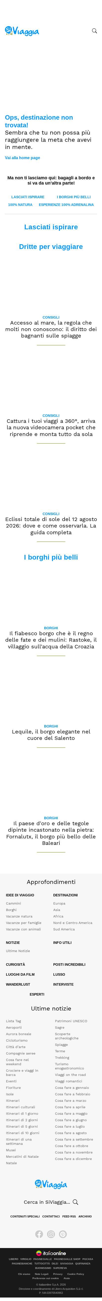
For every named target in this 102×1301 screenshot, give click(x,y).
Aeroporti (14, 1027)
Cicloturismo (16, 1040)
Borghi (51, 628)
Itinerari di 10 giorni (22, 1133)
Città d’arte (16, 1047)
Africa (58, 916)
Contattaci (51, 1216)
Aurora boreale (18, 1034)
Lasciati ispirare (27, 197)
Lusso (59, 974)
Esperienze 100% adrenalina (66, 205)
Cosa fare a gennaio (72, 1088)
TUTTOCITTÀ (42, 1263)
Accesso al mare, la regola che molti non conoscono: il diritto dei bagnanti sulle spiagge (51, 329)
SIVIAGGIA (66, 1263)
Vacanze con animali (23, 929)
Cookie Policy (75, 1274)
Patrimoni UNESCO (71, 1021)
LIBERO (13, 1259)
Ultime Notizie (18, 951)
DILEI (55, 1263)
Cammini (13, 903)
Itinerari (13, 1101)
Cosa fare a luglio (70, 1126)
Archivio (85, 1216)
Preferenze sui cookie (45, 1278)
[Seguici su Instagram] (51, 1234)
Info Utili (62, 943)
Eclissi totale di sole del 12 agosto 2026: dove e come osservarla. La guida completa (51, 525)
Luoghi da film (20, 974)
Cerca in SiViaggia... (47, 1202)
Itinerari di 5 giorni (22, 1126)
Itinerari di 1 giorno (22, 1113)
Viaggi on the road (70, 1075)
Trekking (62, 1058)
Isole (10, 1094)
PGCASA (87, 1259)
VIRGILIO (25, 1259)
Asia (56, 910)
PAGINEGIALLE (42, 1259)
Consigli (51, 317)
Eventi (11, 1081)
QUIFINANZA (82, 1263)
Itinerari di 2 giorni (22, 1120)
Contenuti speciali (25, 1216)
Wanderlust (18, 984)
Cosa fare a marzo (70, 1101)
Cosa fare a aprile (70, 1107)
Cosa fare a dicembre (73, 1159)
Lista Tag (13, 1021)
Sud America (64, 929)
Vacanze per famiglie (23, 923)
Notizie (13, 943)
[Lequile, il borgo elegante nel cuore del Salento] (51, 692)
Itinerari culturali (20, 1107)
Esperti (37, 994)
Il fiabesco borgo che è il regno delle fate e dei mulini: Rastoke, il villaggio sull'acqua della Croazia (51, 640)
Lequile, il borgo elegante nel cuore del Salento (51, 734)
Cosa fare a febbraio (72, 1094)
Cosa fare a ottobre (71, 1146)
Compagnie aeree (20, 1053)
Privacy (58, 1274)
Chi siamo (24, 1274)
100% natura (20, 205)
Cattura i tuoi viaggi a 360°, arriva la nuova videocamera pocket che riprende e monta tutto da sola (51, 427)
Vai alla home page (22, 158)
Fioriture (13, 1088)
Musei (11, 1150)
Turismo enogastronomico (69, 1066)
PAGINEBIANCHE (22, 1263)
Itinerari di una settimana (19, 1141)
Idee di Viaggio (20, 895)
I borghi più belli (74, 197)
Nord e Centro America (72, 923)
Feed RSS (69, 1216)
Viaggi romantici (68, 1081)
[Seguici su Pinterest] (63, 1234)
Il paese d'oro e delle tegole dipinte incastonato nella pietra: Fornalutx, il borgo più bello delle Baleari (51, 833)
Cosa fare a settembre (74, 1139)
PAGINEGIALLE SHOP (67, 1259)
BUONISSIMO (43, 1268)
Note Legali (42, 1274)
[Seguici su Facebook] (39, 1234)
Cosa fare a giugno (71, 1120)
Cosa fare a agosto (71, 1133)
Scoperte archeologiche (66, 1036)
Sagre (59, 1027)
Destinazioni (65, 895)
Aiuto (67, 1278)
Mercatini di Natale (22, 1156)
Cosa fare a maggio (71, 1113)
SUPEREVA (60, 1268)
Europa (59, 903)
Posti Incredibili (69, 964)
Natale (11, 1163)
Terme (60, 1051)
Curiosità (15, 964)
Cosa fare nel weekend (17, 1062)
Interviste (63, 984)
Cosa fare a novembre (74, 1152)
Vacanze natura (19, 916)
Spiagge (61, 1045)
